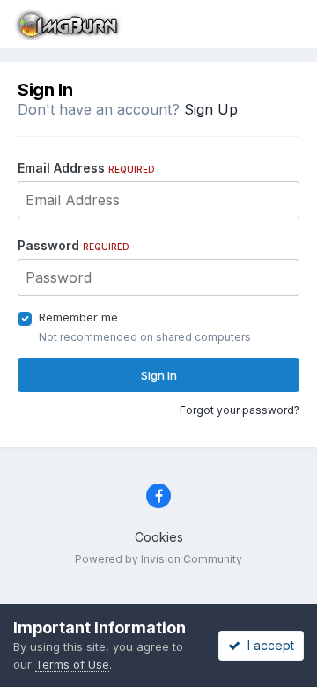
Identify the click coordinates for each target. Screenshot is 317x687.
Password (73, 245)
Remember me (78, 317)
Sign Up (211, 109)
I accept (267, 645)
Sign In (159, 375)
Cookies (159, 536)
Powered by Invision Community (158, 558)
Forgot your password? (239, 410)
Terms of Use (72, 664)
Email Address (86, 167)
